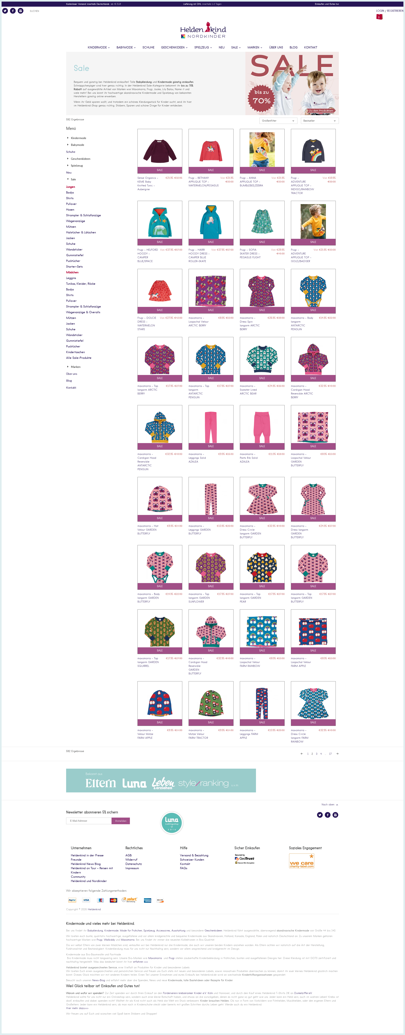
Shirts (69, 198)
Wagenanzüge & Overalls (83, 312)
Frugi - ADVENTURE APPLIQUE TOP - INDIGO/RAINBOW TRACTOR (302, 185)
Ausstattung (178, 930)
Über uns (276, 47)
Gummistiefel (75, 255)
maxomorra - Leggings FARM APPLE (249, 734)
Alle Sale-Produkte (78, 358)
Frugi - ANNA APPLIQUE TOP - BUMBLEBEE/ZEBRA (251, 181)
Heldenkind (94, 909)
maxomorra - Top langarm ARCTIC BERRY (147, 389)
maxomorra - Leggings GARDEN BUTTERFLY (200, 529)
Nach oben (328, 804)
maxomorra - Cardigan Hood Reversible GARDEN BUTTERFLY (198, 666)
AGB (128, 855)
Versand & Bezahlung (194, 855)
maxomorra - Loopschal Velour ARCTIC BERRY (199, 321)
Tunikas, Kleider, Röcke (80, 284)
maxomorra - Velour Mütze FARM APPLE (145, 734)
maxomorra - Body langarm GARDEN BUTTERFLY (148, 598)
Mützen (71, 227)
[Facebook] (13, 11)
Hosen (70, 209)
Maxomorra (127, 939)
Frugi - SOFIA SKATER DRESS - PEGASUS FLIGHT (250, 253)
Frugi (100, 939)
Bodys (70, 192)
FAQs (183, 868)
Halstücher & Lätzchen (81, 232)
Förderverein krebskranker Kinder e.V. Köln (188, 993)
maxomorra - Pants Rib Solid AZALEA (249, 458)
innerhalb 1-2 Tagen (202, 4)
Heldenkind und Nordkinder (89, 881)
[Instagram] (20, 11)
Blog (294, 47)
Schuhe (148, 47)
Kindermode (98, 47)
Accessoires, (163, 930)
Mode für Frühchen (131, 930)
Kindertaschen (75, 352)
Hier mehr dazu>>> (77, 1008)
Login (380, 11)
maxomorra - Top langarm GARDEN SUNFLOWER (199, 598)
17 (330, 753)
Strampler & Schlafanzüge (83, 215)
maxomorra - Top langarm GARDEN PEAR (250, 598)
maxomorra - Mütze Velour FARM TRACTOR (198, 734)
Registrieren (395, 11)
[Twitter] (5, 11)
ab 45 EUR (93, 4)
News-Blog (98, 980)
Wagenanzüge (75, 221)
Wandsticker (74, 249)
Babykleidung (95, 930)
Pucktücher (73, 261)
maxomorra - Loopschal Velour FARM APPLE (301, 662)
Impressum (132, 868)
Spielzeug (202, 47)
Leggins (71, 278)
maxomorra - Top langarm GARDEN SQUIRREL (148, 662)
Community (78, 877)
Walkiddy (109, 939)
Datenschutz (133, 864)
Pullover (71, 204)
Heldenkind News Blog (86, 864)
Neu (222, 47)
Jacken (70, 238)
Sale (235, 47)
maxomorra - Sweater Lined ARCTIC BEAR (248, 389)
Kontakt (310, 47)
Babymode (125, 47)
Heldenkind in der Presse (87, 855)
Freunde (76, 859)
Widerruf (131, 859)
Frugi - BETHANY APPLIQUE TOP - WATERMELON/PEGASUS (204, 181)
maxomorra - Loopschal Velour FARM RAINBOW (250, 662)
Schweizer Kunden (192, 859)
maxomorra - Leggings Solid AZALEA (197, 458)
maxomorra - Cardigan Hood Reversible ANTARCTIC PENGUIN (146, 462)
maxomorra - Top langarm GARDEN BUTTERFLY (301, 598)
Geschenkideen (173, 47)
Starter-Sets (74, 266)
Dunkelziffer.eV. (303, 993)
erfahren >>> (140, 961)
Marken (254, 47)
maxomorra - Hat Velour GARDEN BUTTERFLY (147, 529)
